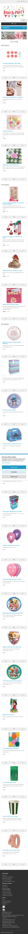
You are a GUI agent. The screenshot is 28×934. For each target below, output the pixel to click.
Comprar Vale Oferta (6, 892)
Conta (3, 899)
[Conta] (19, 1)
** (3, 376)
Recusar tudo (14, 476)
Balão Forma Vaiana (8, 714)
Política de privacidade (7, 878)
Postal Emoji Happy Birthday (11, 748)
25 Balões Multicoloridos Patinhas (12, 579)
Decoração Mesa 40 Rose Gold (11, 850)
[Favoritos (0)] (21, 1)
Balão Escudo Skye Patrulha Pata (12, 647)
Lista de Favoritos (6, 902)
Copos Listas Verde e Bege (10, 816)
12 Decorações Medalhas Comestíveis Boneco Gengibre (13, 203)
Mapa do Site (5, 887)
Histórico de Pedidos (6, 901)
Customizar (14, 472)
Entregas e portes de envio (8, 876)
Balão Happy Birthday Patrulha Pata (13, 613)
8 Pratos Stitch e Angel (9, 410)
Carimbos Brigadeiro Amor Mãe (11, 63)
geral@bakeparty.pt (15, 927)
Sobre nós (4, 875)
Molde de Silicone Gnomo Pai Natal (12, 270)
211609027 (9, 924)
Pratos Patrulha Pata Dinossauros (12, 680)
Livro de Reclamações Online (8, 881)
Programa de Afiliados (7, 894)
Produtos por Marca (6, 891)
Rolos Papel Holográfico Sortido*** (12, 511)
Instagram (3, 910)
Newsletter (4, 904)
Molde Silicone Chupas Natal (11, 304)
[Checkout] (25, 1)
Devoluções (4, 885)
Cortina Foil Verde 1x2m (9, 782)
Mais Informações (6, 462)
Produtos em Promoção (7, 895)
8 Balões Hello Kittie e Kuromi (11, 545)
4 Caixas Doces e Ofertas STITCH (12, 443)
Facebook (3, 907)
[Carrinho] (23, 1)
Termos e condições (6, 879)
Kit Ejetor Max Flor (8, 131)
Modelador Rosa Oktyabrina (11, 165)
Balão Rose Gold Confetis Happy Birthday (12, 342)
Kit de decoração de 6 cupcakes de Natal (12, 237)
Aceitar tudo (14, 467)
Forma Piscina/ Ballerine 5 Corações (13, 97)
